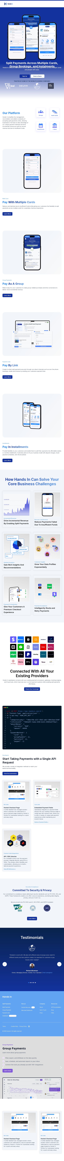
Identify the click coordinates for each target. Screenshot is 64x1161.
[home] (8, 4)
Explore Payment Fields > (41, 822)
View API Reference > (10, 869)
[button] (60, 4)
